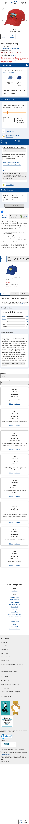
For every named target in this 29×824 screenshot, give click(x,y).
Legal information (6, 754)
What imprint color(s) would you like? (13, 155)
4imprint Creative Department (10, 684)
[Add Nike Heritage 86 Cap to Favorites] (2, 9)
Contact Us (4, 649)
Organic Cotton (14, 621)
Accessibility (4, 646)
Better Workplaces (14, 604)
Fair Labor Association (14, 617)
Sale (14, 624)
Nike (14, 619)
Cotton (15, 609)
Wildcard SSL (4, 740)
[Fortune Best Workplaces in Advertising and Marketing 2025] (5, 708)
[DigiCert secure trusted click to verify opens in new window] (7, 736)
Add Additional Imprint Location (12, 165)
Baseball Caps (14, 597)
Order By (3, 373)
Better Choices (14, 599)
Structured (14, 626)
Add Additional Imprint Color (11, 162)
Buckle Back (14, 607)
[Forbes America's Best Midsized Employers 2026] (6, 721)
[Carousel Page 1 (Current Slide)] (13, 29)
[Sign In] (23, 3)
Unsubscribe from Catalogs (9, 672)
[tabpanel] (14, 435)
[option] (10, 79)
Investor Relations (6, 657)
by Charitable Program (10, 692)
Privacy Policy (5, 661)
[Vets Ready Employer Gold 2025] (15, 708)
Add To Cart (14, 206)
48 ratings (13, 55)
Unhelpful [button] (17, 404)
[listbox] (14, 158)
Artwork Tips (5, 688)
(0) (26, 3)
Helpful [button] (11, 404)
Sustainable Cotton (14, 629)
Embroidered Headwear (14, 614)
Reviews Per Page (5, 380)
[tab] (4, 216)
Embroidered (14, 612)
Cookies (3, 668)
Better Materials (14, 602)
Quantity (6, 117)
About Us (4, 642)
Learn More (22, 304)
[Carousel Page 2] (15, 29)
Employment (5, 653)
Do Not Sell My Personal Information (12, 664)
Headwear (14, 591)
